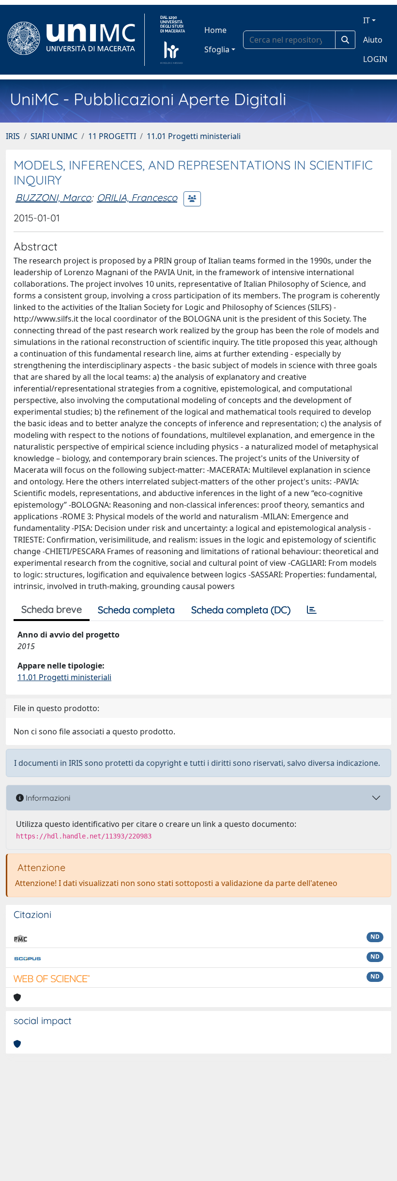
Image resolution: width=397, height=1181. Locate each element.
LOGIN (375, 59)
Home (215, 30)
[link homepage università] (173, 40)
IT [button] (366, 20)
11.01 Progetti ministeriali (194, 136)
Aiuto (372, 39)
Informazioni (47, 798)
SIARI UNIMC (54, 136)
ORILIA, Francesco (137, 197)
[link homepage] (75, 40)
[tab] (312, 610)
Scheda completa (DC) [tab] (240, 610)
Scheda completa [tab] (136, 610)
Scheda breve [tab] (51, 609)
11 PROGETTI (112, 136)
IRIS (13, 136)
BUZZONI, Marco (53, 197)
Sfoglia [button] (216, 49)
